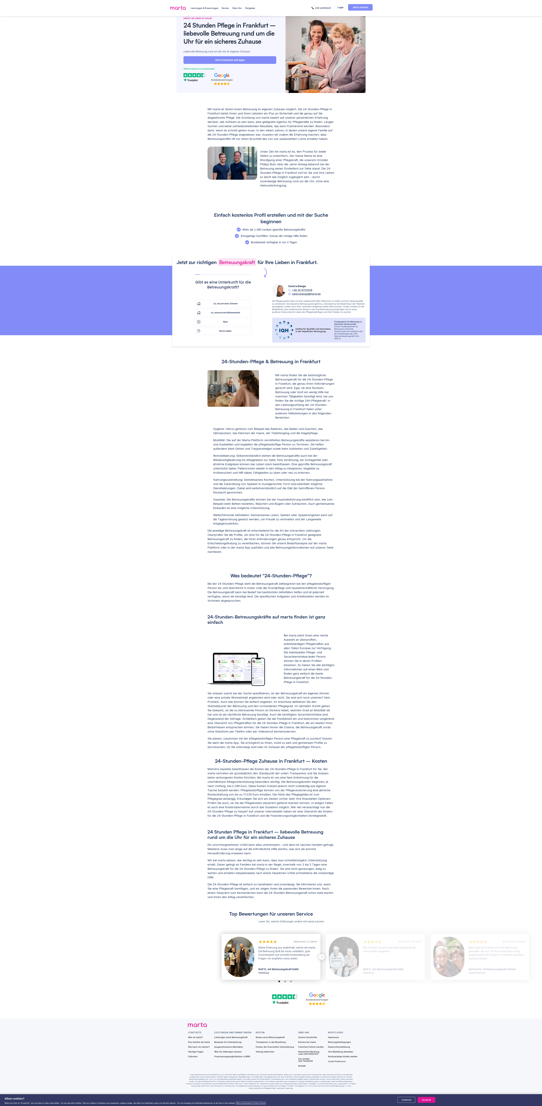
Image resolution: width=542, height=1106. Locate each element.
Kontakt (302, 1066)
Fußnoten (193, 1056)
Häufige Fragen (196, 1052)
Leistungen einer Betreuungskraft (231, 1037)
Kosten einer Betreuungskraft (270, 1037)
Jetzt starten (360, 7)
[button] (324, 956)
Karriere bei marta (307, 1042)
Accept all (426, 1100)
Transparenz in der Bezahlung (271, 1042)
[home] (178, 8)
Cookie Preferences (337, 1061)
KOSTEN (260, 1032)
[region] (271, 1100)
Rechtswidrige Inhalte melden (343, 1056)
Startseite (195, 1032)
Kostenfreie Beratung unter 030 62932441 (308, 1053)
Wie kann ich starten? (199, 1047)
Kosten (225, 8)
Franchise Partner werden (311, 1047)
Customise (406, 1100)
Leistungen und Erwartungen (233, 1032)
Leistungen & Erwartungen (204, 8)
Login (340, 7)
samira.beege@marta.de (306, 294)
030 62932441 (323, 8)
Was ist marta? (195, 1037)
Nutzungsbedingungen (339, 1042)
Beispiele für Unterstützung (228, 1042)
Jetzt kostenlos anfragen (230, 60)
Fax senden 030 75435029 (305, 1060)
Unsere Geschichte (307, 1037)
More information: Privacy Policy (250, 1103)
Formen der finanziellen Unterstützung (275, 1047)
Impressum (333, 1037)
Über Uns (237, 8)
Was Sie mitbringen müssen (228, 1052)
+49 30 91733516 (302, 290)
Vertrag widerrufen (265, 1052)
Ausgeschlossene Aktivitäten (228, 1047)
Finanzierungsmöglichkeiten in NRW (232, 1056)
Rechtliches (335, 1032)
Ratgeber (250, 8)
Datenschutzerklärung (339, 1047)
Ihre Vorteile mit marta (199, 1042)
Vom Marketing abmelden (340, 1052)
